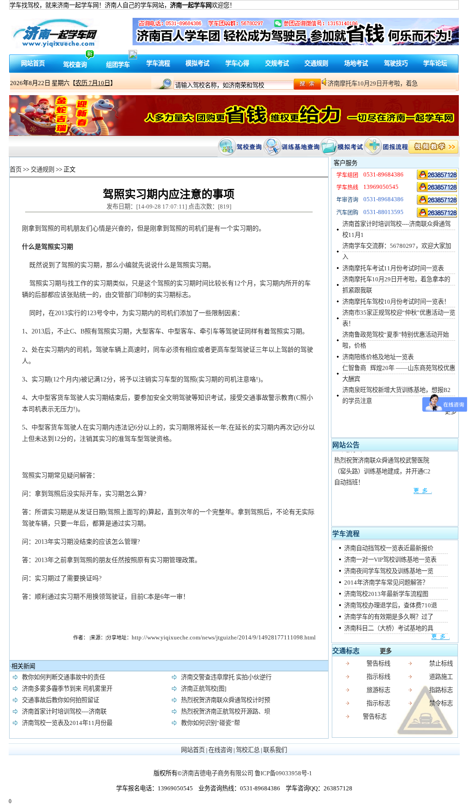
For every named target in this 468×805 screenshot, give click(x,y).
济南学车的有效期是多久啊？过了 (388, 616)
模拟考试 (197, 63)
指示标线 (378, 676)
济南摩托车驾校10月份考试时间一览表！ (396, 301)
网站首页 (33, 63)
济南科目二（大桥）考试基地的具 (388, 628)
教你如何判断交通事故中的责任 (63, 677)
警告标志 (375, 716)
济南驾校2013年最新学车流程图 (386, 593)
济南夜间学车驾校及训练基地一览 (388, 571)
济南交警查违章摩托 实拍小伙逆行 (226, 677)
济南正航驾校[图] (203, 688)
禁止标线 (441, 663)
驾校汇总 (248, 749)
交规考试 (277, 63)
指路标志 (441, 690)
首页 (15, 169)
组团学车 (118, 64)
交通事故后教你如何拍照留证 (60, 700)
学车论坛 (435, 63)
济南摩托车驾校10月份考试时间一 (372, 83)
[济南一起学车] (437, 174)
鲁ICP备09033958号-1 (283, 773)
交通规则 (316, 63)
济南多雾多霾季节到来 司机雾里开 (67, 688)
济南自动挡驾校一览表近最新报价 (388, 548)
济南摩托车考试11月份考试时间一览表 (393, 268)
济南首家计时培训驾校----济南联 (64, 711)
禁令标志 (441, 703)
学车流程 (158, 63)
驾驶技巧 (396, 63)
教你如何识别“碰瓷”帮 (210, 722)
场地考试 (356, 63)
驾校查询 (75, 64)
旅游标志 (378, 690)
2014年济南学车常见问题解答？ (386, 582)
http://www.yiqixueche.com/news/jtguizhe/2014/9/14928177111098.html (224, 637)
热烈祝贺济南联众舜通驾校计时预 (225, 700)
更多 (386, 651)
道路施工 (441, 676)
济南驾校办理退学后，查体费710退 (390, 605)
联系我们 (275, 749)
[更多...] (382, 487)
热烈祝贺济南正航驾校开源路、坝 (225, 711)
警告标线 (378, 663)
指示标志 (378, 703)
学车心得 (237, 63)
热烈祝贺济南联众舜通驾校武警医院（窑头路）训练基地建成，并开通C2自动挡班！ (382, 467)
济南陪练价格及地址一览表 (378, 357)
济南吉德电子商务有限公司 (217, 773)
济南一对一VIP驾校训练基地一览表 (390, 559)
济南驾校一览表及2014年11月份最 (67, 722)
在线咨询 (220, 749)
